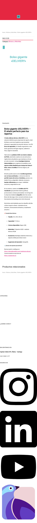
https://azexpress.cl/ (10, 255)
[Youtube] (18, 482)
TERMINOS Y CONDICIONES (18, 332)
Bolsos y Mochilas (11, 32)
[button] (18, 16)
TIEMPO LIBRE (18, 300)
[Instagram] (18, 407)
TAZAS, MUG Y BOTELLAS (18, 304)
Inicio (3, 32)
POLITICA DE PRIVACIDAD (18, 336)
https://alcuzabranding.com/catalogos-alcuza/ (17, 251)
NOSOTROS (18, 328)
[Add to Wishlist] (4, 47)
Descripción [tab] (5, 123)
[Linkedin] (18, 449)
